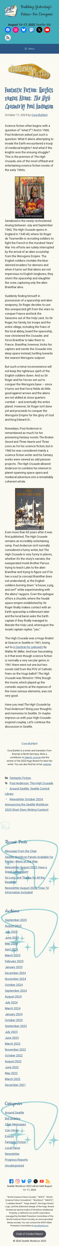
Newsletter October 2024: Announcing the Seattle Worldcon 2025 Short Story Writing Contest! (27, 805)
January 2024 (13, 1014)
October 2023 (14, 1020)
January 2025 (13, 967)
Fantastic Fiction (20, 778)
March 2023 (12, 1043)
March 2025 (12, 955)
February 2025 (14, 961)
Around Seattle (14, 1112)
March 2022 (12, 1079)
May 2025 (11, 943)
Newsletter (12, 1154)
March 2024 (12, 1008)
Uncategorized (14, 1165)
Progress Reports (16, 1159)
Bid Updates (12, 1118)
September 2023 (16, 1026)
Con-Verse (12, 1130)
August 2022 (13, 1061)
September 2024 (16, 990)
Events (9, 1136)
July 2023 (11, 1032)
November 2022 (15, 1049)
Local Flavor (12, 1148)
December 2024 (15, 973)
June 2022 (12, 1067)
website (47, 764)
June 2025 (12, 937)
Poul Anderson (19, 783)
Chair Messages (15, 1124)
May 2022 (11, 1073)
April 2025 (11, 949)
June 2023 (12, 1038)
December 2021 (15, 1085)
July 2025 (11, 931)
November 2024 (15, 979)
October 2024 (14, 984)
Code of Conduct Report (29, 1233)
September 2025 (16, 920)
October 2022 (14, 1055)
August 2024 (13, 996)
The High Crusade (41, 783)
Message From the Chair (21, 851)
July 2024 (11, 1002)
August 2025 (13, 926)
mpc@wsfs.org (41, 1225)
